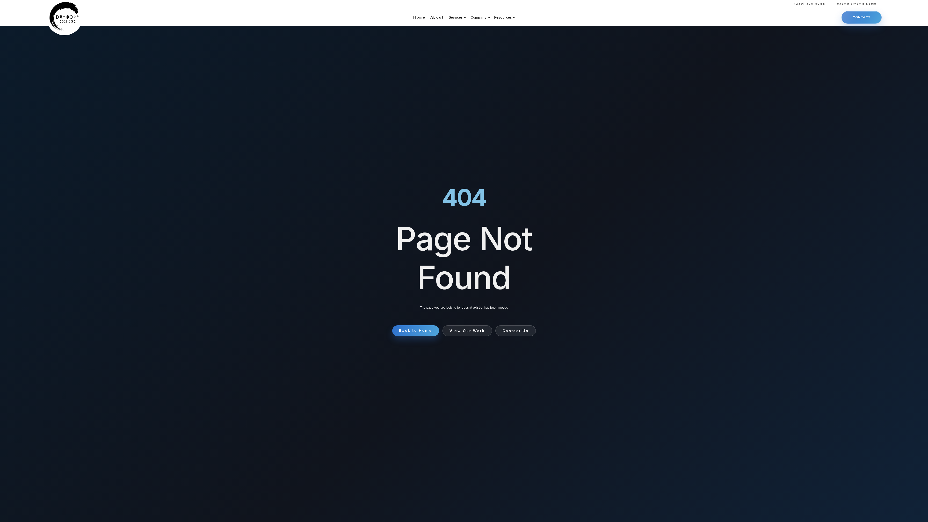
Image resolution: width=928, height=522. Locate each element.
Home (419, 17)
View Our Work (467, 330)
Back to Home (415, 330)
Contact (861, 17)
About (437, 17)
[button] (457, 17)
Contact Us (515, 330)
